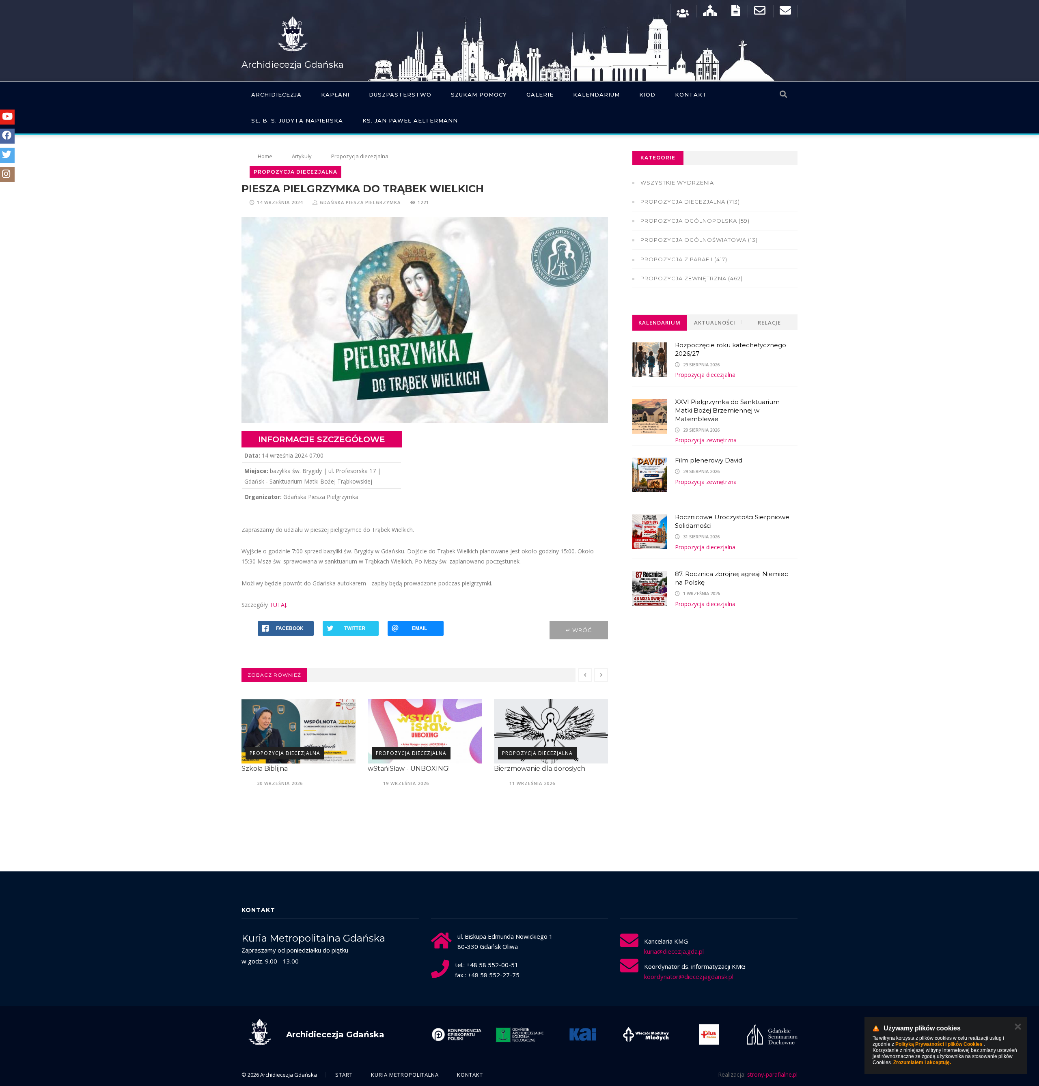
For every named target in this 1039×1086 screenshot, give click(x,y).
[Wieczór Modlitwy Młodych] (582, 1034)
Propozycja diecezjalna (285, 753)
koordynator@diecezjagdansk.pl (688, 976)
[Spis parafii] (710, 12)
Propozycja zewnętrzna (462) (691, 278)
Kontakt (691, 94)
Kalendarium (596, 94)
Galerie (540, 94)
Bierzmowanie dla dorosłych (413, 768)
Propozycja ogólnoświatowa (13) (699, 240)
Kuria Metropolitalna (405, 1074)
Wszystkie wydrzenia (677, 182)
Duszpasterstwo (400, 94)
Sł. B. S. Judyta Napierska (297, 120)
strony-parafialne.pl (772, 1074)
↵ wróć (579, 630)
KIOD (647, 94)
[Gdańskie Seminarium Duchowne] (709, 1034)
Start (344, 1074)
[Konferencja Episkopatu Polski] (772, 1034)
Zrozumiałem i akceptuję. (922, 1062)
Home (265, 156)
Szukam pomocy (479, 94)
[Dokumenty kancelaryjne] (735, 12)
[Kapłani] (683, 12)
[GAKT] (456, 1034)
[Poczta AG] (759, 12)
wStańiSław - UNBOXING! (282, 768)
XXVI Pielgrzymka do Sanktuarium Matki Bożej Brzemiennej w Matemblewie (727, 410)
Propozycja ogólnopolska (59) (695, 220)
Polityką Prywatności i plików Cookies (939, 1044)
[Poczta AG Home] (785, 12)
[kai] (519, 1034)
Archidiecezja (276, 94)
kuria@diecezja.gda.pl (674, 951)
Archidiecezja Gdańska (292, 64)
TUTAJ (277, 605)
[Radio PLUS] (645, 1034)
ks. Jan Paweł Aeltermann (410, 120)
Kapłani (335, 94)
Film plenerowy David (708, 460)
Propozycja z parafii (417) (683, 259)
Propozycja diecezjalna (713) (690, 201)
